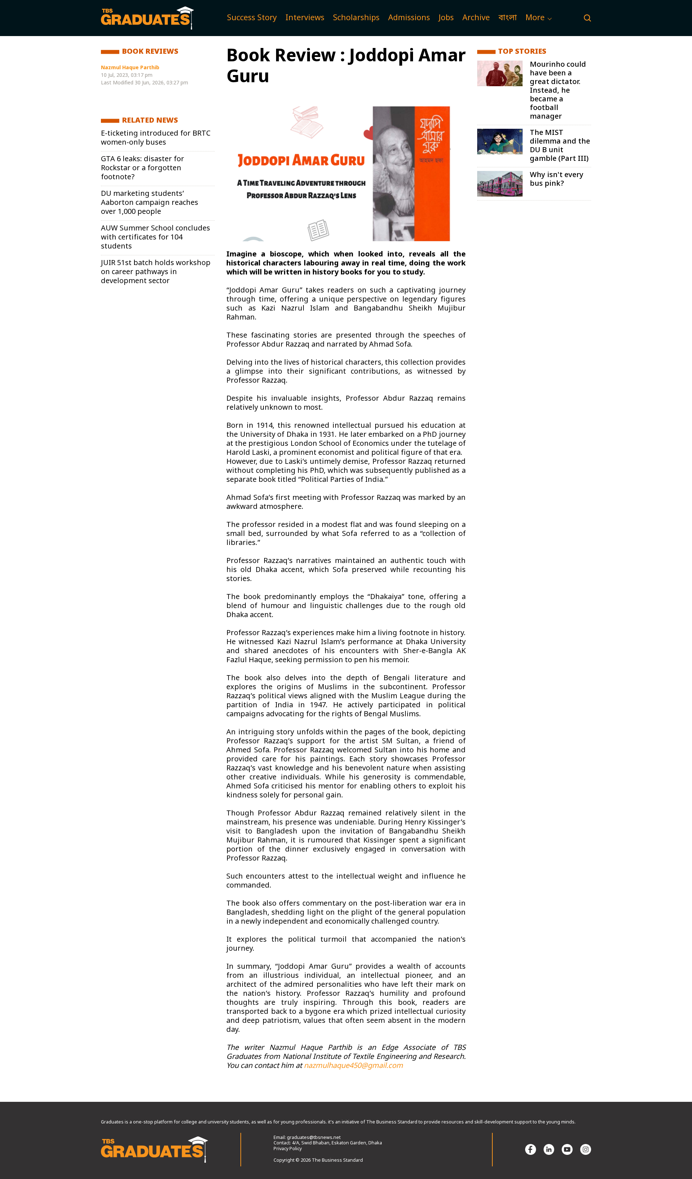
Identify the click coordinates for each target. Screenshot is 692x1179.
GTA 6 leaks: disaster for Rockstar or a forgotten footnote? (142, 168)
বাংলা (507, 18)
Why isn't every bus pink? (557, 180)
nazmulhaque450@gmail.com (353, 1066)
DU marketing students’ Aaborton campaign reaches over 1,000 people (149, 203)
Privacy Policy (288, 1149)
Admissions (409, 18)
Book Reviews (150, 52)
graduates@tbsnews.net (314, 1138)
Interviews (304, 18)
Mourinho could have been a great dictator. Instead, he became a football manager (558, 91)
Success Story (252, 18)
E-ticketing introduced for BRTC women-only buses (155, 138)
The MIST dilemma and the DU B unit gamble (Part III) (560, 146)
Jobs (446, 18)
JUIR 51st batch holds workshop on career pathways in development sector (155, 272)
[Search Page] (587, 18)
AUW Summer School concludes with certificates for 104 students (155, 237)
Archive (476, 18)
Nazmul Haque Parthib (130, 68)
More (535, 18)
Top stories (522, 52)
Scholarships (356, 18)
